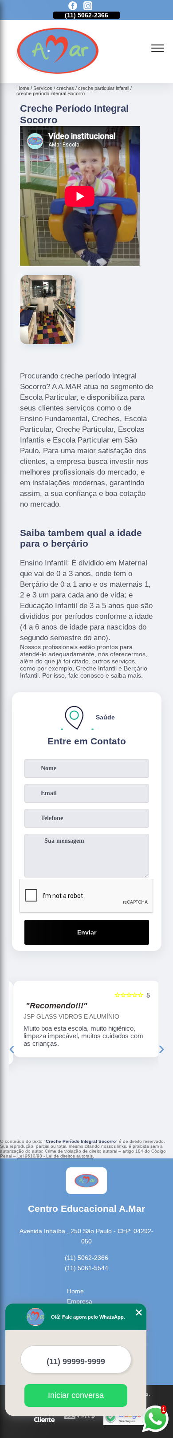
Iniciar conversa (76, 1395)
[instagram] (87, 6)
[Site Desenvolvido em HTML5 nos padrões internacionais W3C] (80, 1417)
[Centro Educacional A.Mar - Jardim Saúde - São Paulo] (57, 73)
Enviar (86, 932)
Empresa (79, 1301)
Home (75, 1291)
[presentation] (12, 1048)
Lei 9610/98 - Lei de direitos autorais (55, 1156)
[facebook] (72, 6)
